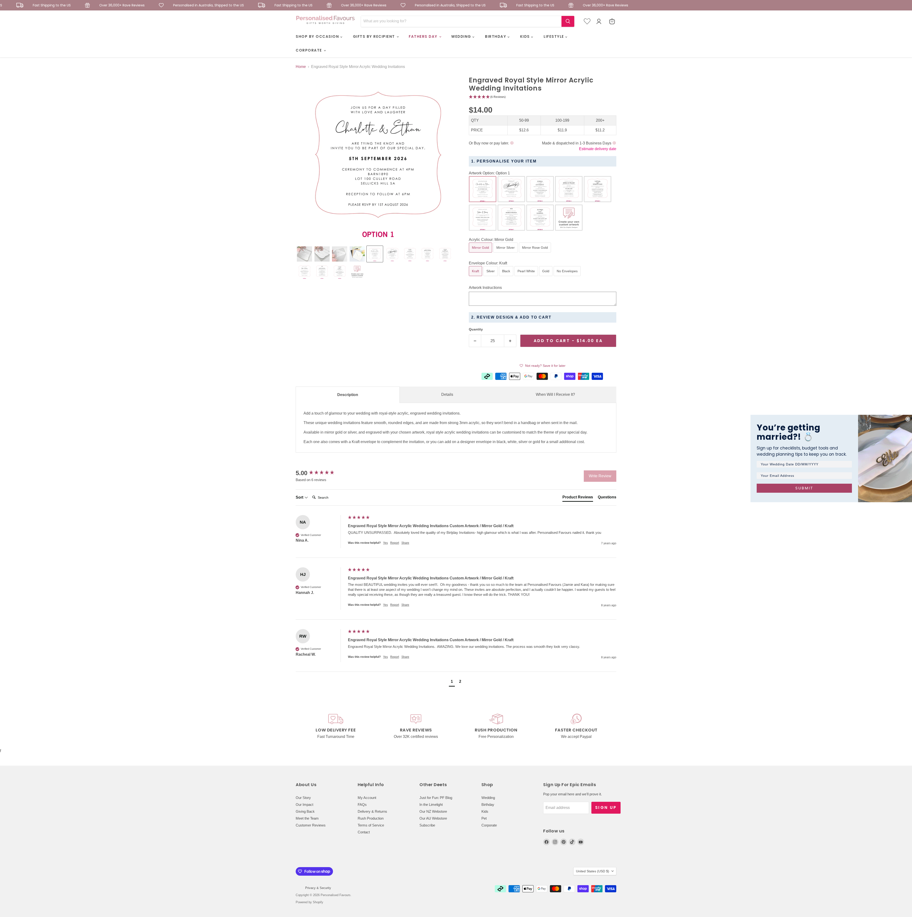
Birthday (487, 804)
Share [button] (405, 542)
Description (347, 395)
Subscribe (427, 825)
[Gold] (546, 277)
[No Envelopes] (568, 277)
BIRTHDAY (496, 36)
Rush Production (371, 818)
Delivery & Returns (372, 811)
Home (301, 67)
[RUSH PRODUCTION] (496, 727)
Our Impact (304, 804)
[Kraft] (476, 277)
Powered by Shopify (309, 902)
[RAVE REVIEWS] (416, 727)
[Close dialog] (907, 419)
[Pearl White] (526, 277)
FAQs (362, 804)
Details (447, 394)
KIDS (525, 36)
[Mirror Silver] (506, 254)
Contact (364, 832)
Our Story (303, 798)
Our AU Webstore (433, 818)
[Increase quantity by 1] (510, 340)
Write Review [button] (600, 476)
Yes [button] (385, 542)
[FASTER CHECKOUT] (576, 727)
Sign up (606, 807)
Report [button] (394, 542)
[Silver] (491, 277)
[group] (321, 473)
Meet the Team (307, 818)
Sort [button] (300, 497)
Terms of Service (371, 825)
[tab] (577, 498)
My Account (367, 798)
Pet (484, 818)
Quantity (476, 329)
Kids (484, 811)
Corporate (489, 825)
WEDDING (461, 36)
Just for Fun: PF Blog (435, 798)
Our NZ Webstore (433, 811)
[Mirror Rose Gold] (535, 254)
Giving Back (305, 811)
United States (592, 871)
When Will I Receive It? (555, 394)
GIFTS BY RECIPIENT (374, 36)
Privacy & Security (318, 888)
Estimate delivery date (597, 149)
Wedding (488, 798)
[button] (304, 254)
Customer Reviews (311, 825)
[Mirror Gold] (481, 254)
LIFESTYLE (554, 36)
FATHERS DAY (424, 36)
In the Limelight (431, 804)
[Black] (506, 277)
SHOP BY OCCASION (318, 36)
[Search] (567, 21)
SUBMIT (804, 488)
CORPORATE (309, 50)
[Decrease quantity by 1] (475, 340)
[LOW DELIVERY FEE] (336, 727)
